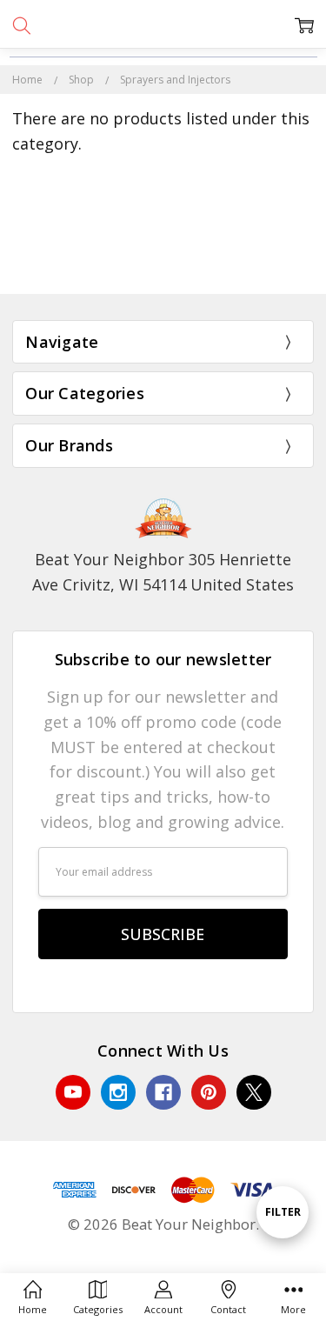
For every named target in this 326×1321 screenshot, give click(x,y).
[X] (253, 1092)
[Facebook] (163, 1092)
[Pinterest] (208, 1092)
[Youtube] (73, 1092)
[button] (163, 255)
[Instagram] (118, 1092)
